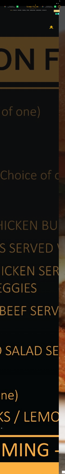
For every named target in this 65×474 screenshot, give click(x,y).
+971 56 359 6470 (11, 7)
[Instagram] (58, 3)
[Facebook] (57, 3)
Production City (11, 6)
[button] (59, 1)
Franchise (19, 10)
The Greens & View (49, 6)
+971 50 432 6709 (49, 7)
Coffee (27, 10)
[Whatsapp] (17, 7)
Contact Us (44, 10)
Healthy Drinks (32, 10)
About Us (15, 10)
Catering (24, 10)
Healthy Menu (38, 10)
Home (11, 10)
